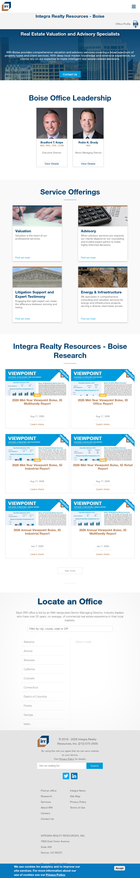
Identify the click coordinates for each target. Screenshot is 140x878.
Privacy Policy (66, 758)
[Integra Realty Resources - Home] (43, 741)
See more (70, 570)
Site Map (75, 796)
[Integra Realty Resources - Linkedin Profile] (73, 778)
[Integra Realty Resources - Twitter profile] (66, 778)
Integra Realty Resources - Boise (70, 16)
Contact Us (70, 74)
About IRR (47, 807)
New (37, 395)
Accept (119, 868)
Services (46, 801)
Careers (45, 813)
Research (46, 796)
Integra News (77, 790)
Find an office (49, 790)
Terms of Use (77, 807)
